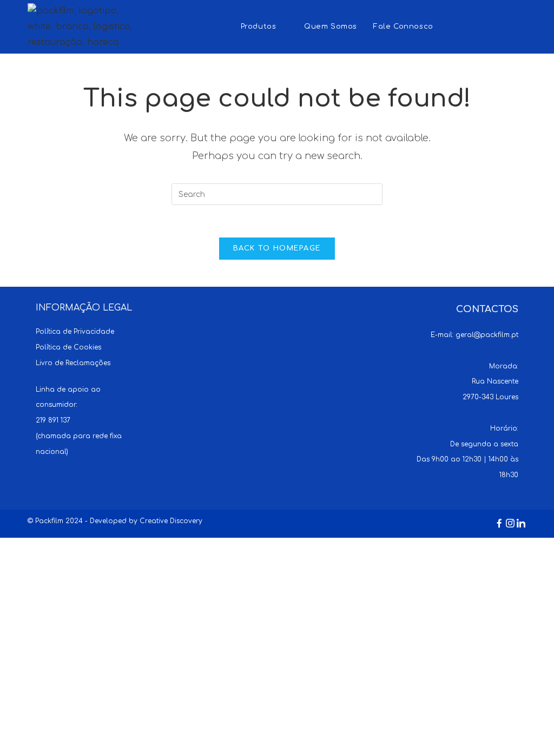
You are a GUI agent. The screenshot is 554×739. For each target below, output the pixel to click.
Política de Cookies (68, 347)
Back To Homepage (277, 248)
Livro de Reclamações (73, 363)
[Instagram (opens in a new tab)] (499, 25)
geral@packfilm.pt (487, 335)
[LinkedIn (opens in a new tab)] (520, 25)
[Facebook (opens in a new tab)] (478, 25)
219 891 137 (53, 420)
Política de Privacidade (75, 331)
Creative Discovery (171, 521)
